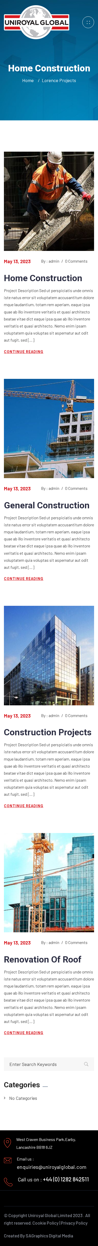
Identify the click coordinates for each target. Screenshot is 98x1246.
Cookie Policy (45, 1222)
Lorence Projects (59, 80)
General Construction (47, 505)
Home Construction (43, 278)
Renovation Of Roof (43, 959)
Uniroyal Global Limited (50, 1215)
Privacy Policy (74, 1222)
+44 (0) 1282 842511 (66, 1179)
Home (29, 80)
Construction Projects (47, 732)
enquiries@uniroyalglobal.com (52, 1167)
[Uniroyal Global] (36, 21)
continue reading (23, 352)
